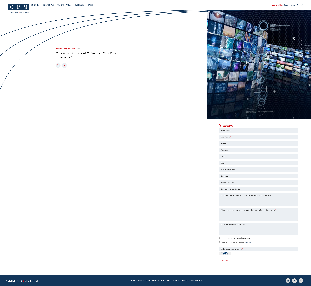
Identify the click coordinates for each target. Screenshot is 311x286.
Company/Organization (231, 189)
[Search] (302, 5)
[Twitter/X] (294, 280)
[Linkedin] (288, 280)
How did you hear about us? (233, 225)
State (223, 163)
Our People (48, 5)
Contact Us (294, 5)
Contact (168, 280)
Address (224, 150)
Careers (286, 5)
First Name (226, 131)
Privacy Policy (151, 280)
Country (224, 176)
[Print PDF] (58, 65)
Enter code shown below (232, 249)
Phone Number (228, 183)
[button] (64, 65)
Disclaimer (248, 242)
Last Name (226, 137)
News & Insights (277, 5)
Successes (79, 5)
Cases (90, 5)
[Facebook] (301, 280)
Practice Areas (64, 5)
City (223, 157)
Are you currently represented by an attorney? (236, 238)
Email (224, 144)
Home (133, 280)
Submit (225, 261)
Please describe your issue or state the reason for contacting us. (248, 210)
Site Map (161, 280)
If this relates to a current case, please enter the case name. (246, 196)
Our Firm (35, 5)
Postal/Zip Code (228, 170)
